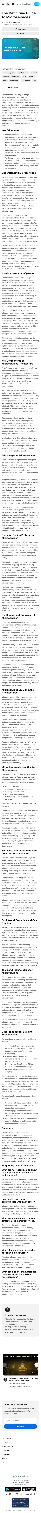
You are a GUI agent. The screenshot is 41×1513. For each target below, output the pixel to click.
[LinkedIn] (17, 1494)
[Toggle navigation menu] (12, 4)
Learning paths (7, 1438)
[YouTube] (20, 1494)
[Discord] (27, 1494)
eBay (5, 81)
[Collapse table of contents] (4, 87)
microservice (7, 69)
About (4, 1459)
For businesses (7, 1446)
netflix (31, 77)
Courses (5, 1442)
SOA (24, 77)
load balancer (23, 73)
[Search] (3, 4)
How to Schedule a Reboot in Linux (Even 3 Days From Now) (23, 1380)
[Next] (36, 1365)
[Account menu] (8, 4)
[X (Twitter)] (6, 1494)
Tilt (34, 81)
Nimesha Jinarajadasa (12, 22)
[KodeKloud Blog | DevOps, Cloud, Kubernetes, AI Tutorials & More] (24, 4)
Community (6, 1455)
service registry (9, 73)
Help (3, 1463)
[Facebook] (10, 1494)
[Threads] (24, 1494)
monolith (34, 73)
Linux (30, 1386)
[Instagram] (13, 1494)
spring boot (14, 81)
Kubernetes (26, 81)
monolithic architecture (11, 77)
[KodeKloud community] (34, 1494)
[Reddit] (31, 1494)
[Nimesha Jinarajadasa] (7, 1309)
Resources (6, 1451)
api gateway (20, 69)
